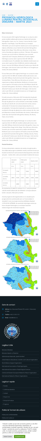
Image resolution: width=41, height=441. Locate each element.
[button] (37, 4)
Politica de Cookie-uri (8, 418)
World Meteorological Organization (12, 363)
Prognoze (6, 404)
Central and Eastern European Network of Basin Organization (19, 372)
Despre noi (6, 397)
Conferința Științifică (9, 389)
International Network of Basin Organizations (14, 376)
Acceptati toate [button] (19, 436)
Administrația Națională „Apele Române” (13, 356)
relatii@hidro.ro (13, 317)
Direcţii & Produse (8, 400)
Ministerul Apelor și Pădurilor (10, 353)
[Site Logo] (7, 4)
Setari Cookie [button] (8, 436)
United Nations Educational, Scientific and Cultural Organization (20, 359)
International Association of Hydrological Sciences (16, 369)
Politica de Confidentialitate (10, 414)
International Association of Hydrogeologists (14, 366)
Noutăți (5, 386)
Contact (5, 393)
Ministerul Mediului (7, 350)
